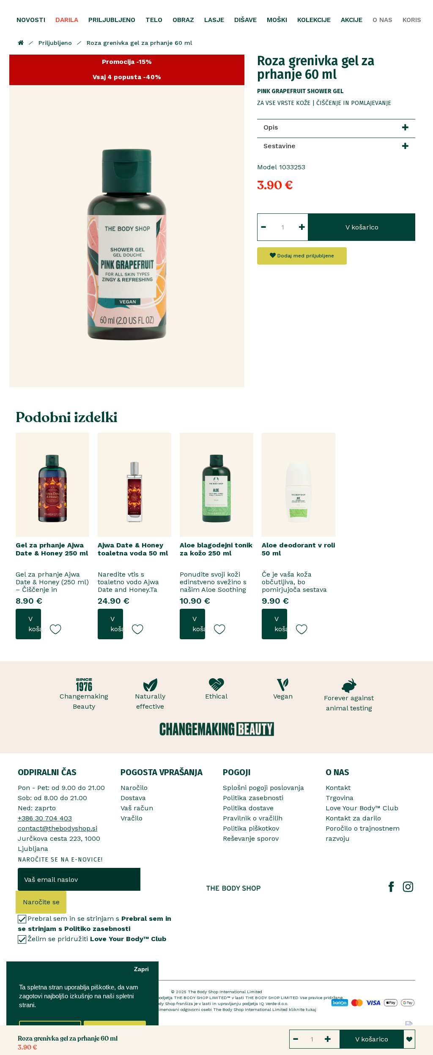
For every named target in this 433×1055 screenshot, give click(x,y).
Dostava (133, 798)
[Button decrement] (263, 227)
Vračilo (132, 818)
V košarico (361, 227)
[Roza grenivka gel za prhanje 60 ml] (126, 221)
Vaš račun (137, 808)
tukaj (311, 1009)
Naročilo (134, 788)
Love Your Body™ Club (362, 808)
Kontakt (338, 788)
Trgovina (340, 798)
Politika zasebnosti (253, 798)
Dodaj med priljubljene (305, 256)
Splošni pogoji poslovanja (263, 788)
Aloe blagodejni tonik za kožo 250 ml (216, 549)
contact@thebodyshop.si (57, 828)
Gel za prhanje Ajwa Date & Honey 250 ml (52, 549)
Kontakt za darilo (353, 818)
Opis (270, 127)
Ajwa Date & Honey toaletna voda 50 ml (133, 549)
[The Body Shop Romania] (234, 888)
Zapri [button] (141, 969)
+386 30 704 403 (45, 818)
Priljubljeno (55, 42)
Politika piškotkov (251, 828)
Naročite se (41, 902)
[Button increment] (302, 227)
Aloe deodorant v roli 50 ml (298, 549)
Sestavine (279, 146)
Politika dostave (248, 808)
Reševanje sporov (251, 838)
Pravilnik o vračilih (252, 818)
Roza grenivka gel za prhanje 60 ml (139, 42)
